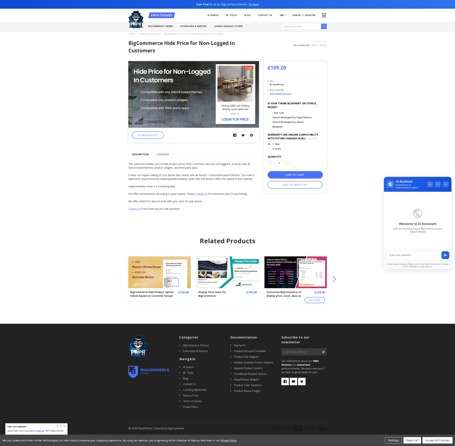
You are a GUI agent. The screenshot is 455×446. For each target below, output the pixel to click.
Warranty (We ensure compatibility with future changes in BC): (293, 136)
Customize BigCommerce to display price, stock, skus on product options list (283, 295)
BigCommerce (176, 428)
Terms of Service (192, 401)
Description (140, 154)
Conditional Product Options (250, 373)
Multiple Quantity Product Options (253, 362)
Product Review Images (247, 391)
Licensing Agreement (195, 389)
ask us (40, 430)
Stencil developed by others (288, 122)
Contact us (134, 208)
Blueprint (277, 126)
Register (310, 15)
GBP (282, 15)
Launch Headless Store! (228, 26)
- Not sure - (279, 112)
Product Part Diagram (246, 356)
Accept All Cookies (437, 440)
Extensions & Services (193, 26)
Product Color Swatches (248, 385)
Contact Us (265, 15)
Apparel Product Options (248, 368)
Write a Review (319, 45)
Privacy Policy (190, 407)
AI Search (213, 15)
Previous (120, 279)
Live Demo (315, 300)
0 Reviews (162, 154)
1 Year (276, 144)
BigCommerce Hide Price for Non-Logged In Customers (193, 34)
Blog (248, 15)
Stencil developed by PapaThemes (292, 117)
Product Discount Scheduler (250, 351)
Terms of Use (190, 395)
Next (334, 279)
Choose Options (186, 278)
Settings (393, 440)
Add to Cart (322, 278)
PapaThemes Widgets (246, 379)
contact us (201, 193)
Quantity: (275, 156)
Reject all (412, 440)
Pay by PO (239, 345)
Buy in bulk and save (280, 93)
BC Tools (231, 15)
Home (131, 34)
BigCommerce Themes (160, 26)
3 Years (276, 148)
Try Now (253, 4)
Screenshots (148, 135)
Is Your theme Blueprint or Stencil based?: (292, 105)
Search (324, 26)
